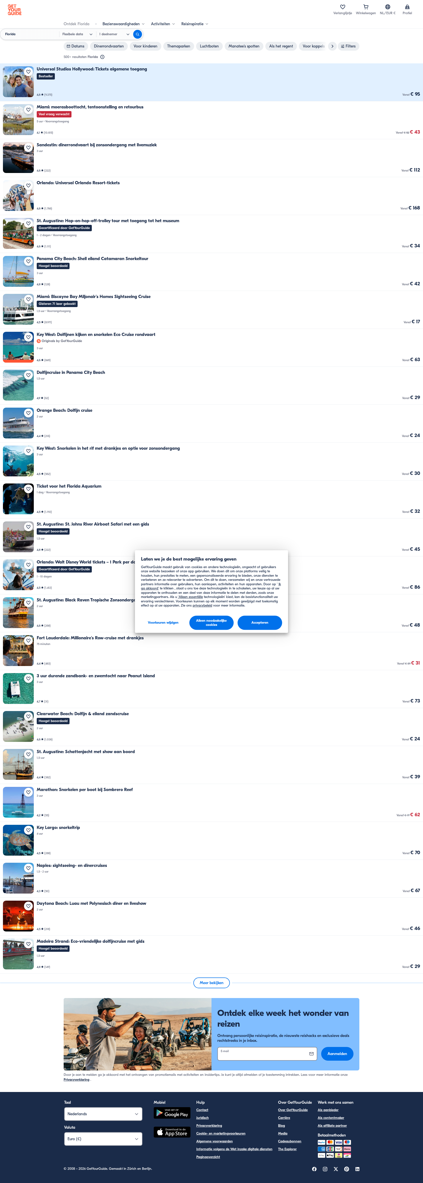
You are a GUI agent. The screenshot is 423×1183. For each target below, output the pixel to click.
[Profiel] (407, 7)
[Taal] (388, 7)
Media (282, 1133)
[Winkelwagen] (366, 7)
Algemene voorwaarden (214, 1141)
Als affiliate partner (332, 1126)
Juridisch (202, 1118)
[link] (211, 82)
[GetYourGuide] (15, 10)
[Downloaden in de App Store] (172, 1133)
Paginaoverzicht (208, 1157)
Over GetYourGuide (293, 1110)
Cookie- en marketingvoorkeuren (221, 1133)
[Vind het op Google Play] (172, 1113)
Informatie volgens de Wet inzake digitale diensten (234, 1149)
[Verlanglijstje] (343, 7)
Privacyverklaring (76, 1080)
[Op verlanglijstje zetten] (28, 71)
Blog (281, 1126)
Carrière (284, 1118)
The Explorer (287, 1149)
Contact (202, 1110)
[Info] (102, 57)
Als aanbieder (328, 1110)
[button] (211, 82)
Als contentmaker (331, 1118)
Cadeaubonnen (289, 1141)
